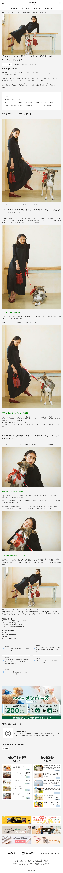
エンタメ (13, 12)
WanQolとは (16, 860)
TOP (3, 12)
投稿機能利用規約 (45, 860)
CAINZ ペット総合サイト (36, 863)
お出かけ (28, 783)
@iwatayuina (18, 623)
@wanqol (45, 611)
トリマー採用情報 (34, 865)
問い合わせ (48, 863)
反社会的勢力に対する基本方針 (40, 861)
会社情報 (43, 865)
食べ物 (58, 778)
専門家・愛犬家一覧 (22, 865)
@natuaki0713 (22, 621)
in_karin (18, 624)
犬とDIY (7, 12)
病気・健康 (57, 785)
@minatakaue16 (19, 626)
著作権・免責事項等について (22, 861)
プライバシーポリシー (27, 860)
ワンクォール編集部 (20, 731)
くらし (28, 769)
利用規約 (37, 860)
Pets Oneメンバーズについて (20, 863)
